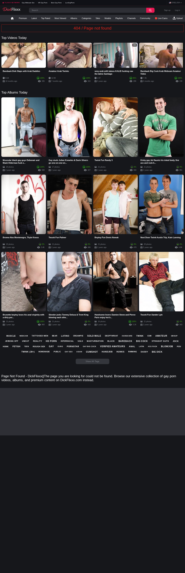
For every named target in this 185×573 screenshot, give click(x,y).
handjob (107, 352)
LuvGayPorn (69, 3)
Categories (86, 18)
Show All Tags (93, 361)
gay (51, 346)
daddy (144, 352)
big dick (157, 352)
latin (141, 346)
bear (54, 336)
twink (140, 336)
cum (149, 336)
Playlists (119, 18)
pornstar (73, 346)
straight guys (160, 341)
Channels (131, 18)
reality (37, 341)
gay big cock (89, 346)
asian (79, 352)
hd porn (51, 341)
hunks (120, 352)
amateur (161, 336)
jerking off (11, 341)
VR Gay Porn (42, 3)
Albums (73, 18)
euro (60, 346)
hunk (6, 346)
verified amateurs (112, 346)
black (111, 341)
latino (65, 336)
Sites (98, 18)
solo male (94, 336)
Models (108, 18)
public (57, 352)
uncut (25, 341)
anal (132, 346)
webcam (24, 336)
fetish (16, 346)
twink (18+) (28, 352)
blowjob (167, 346)
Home (12, 18)
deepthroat (111, 336)
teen (26, 346)
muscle (11, 336)
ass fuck (152, 346)
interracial (67, 341)
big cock (142, 341)
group (174, 336)
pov (179, 346)
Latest (34, 18)
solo (80, 341)
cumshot (92, 352)
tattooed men (40, 336)
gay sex (69, 352)
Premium (23, 18)
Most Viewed (60, 18)
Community (145, 18)
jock (176, 341)
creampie (78, 336)
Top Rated (45, 18)
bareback (125, 341)
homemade (44, 352)
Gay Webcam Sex (28, 3)
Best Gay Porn (56, 3)
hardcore (127, 336)
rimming (132, 352)
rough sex (39, 346)
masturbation (95, 341)
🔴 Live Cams (161, 18)
